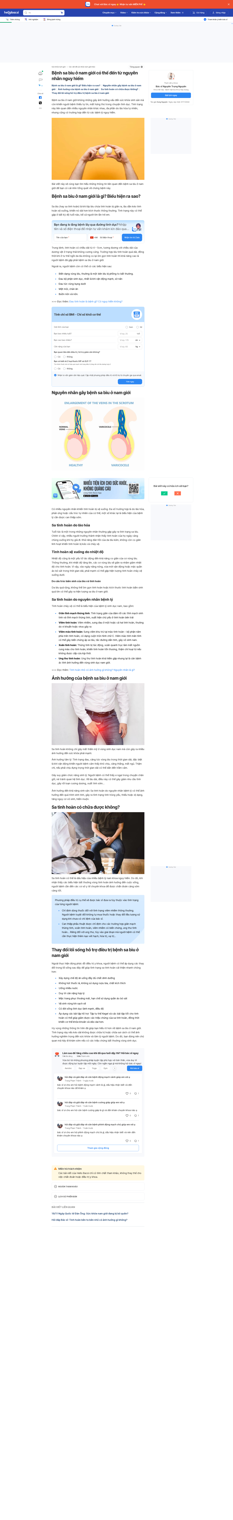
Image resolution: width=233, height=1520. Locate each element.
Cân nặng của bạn (62, 346)
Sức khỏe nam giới (59, 67)
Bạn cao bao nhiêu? (63, 340)
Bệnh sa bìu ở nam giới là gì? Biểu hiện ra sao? (76, 85)
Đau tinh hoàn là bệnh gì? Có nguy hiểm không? (95, 301)
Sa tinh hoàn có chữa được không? (119, 89)
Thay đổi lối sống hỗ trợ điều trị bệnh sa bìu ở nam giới (80, 93)
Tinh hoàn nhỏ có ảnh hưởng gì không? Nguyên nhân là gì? (102, 669)
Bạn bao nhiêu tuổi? (63, 333)
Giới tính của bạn (61, 327)
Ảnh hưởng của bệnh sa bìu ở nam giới (78, 89)
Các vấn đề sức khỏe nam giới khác (82, 67)
